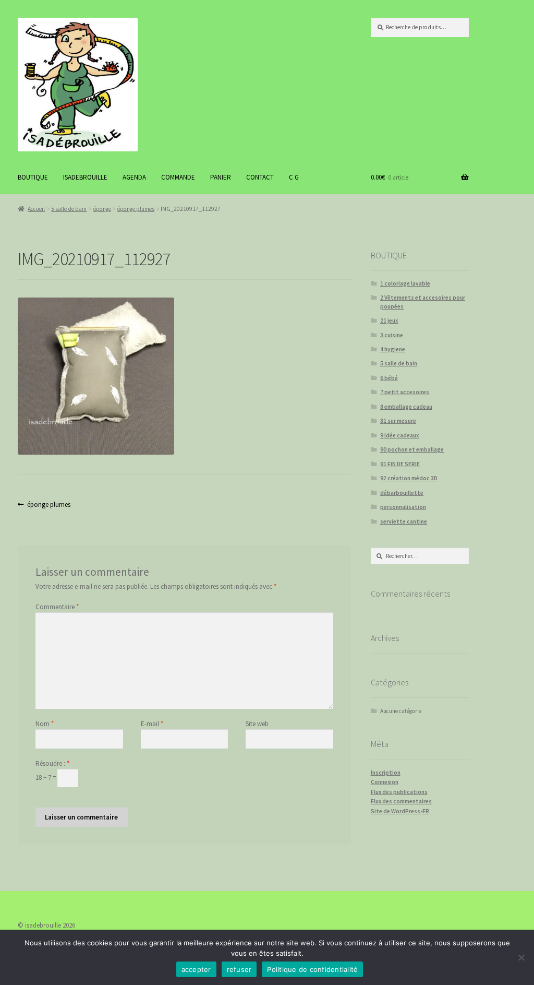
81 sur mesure (398, 420)
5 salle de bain (69, 208)
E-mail (152, 723)
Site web (257, 723)
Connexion (384, 782)
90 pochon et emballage (412, 449)
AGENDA (134, 177)
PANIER (220, 177)
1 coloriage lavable (405, 283)
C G (294, 177)
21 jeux (389, 320)
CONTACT (260, 177)
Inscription (385, 772)
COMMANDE (178, 177)
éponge (102, 208)
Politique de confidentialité (312, 969)
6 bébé (389, 378)
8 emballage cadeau (406, 406)
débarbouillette (401, 492)
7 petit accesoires (404, 392)
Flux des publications (399, 792)
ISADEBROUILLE (85, 177)
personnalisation (403, 507)
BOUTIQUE (33, 177)
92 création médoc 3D (409, 478)
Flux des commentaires (401, 801)
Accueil (36, 208)
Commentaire (57, 606)
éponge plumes (135, 208)
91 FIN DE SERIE (400, 464)
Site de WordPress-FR (400, 811)
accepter (196, 969)
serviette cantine (403, 521)
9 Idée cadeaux (399, 435)
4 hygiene (392, 349)
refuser (239, 969)
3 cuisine (391, 335)
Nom (44, 723)
